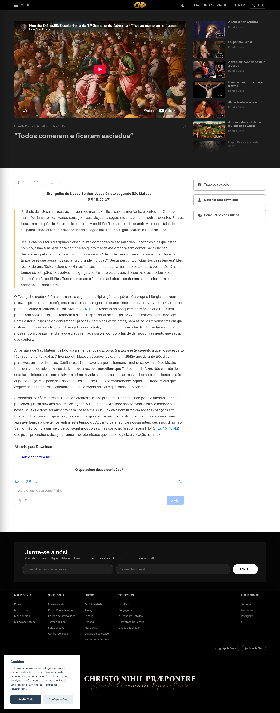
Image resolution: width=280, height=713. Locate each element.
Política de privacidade (61, 616)
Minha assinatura (24, 622)
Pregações (125, 610)
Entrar (238, 5)
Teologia (89, 610)
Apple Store (229, 648)
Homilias (123, 604)
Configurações (58, 699)
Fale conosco (56, 628)
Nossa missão (56, 604)
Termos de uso (57, 622)
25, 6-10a (85, 309)
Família (89, 616)
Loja (195, 5)
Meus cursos (22, 616)
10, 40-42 (168, 428)
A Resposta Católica (130, 616)
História (89, 622)
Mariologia (91, 628)
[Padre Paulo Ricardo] (140, 5)
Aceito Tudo (25, 699)
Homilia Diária (23, 126)
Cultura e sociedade (97, 633)
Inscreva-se (215, 5)
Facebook (247, 610)
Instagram (247, 616)
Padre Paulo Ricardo (60, 610)
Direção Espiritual (129, 628)
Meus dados (21, 610)
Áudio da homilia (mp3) (37, 457)
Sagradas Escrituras (97, 639)
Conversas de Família (131, 622)
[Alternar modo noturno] (183, 5)
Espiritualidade (93, 604)
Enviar (245, 569)
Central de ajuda (58, 633)
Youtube (246, 604)
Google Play (255, 648)
